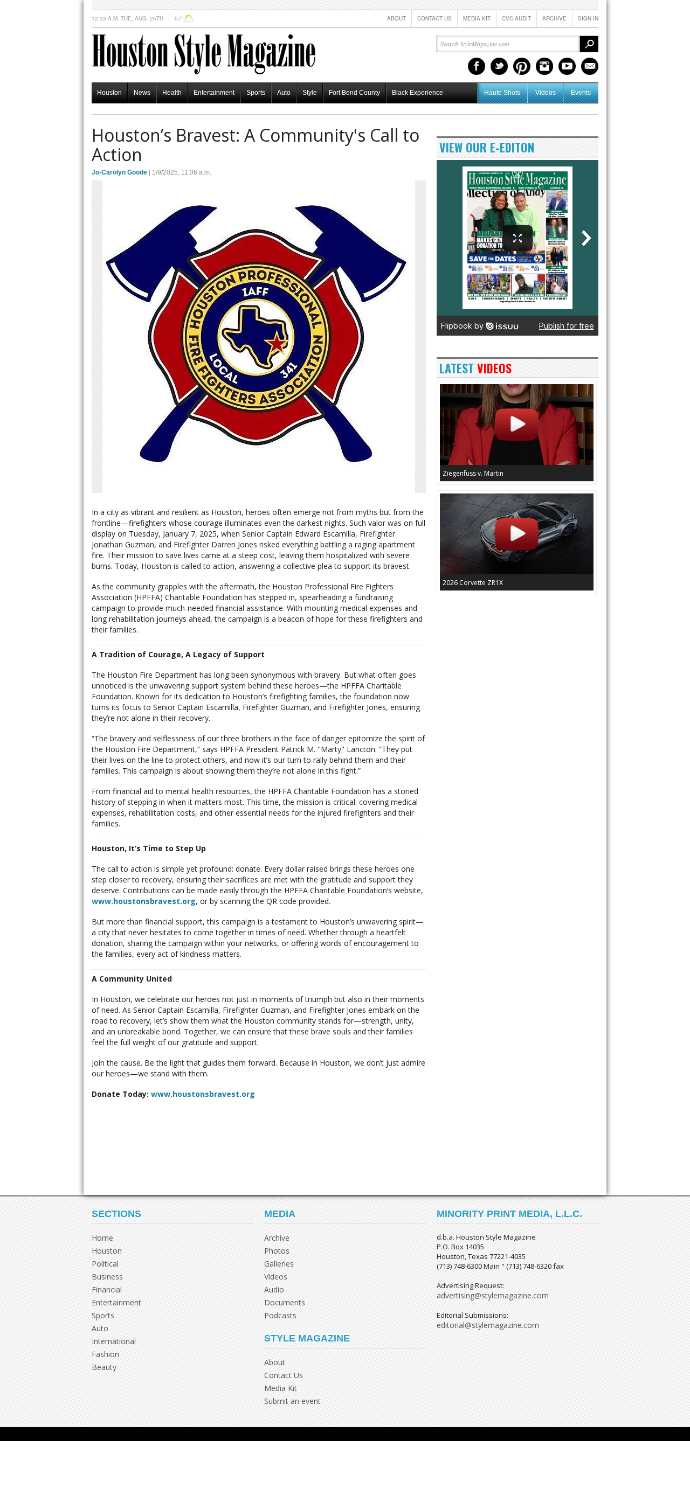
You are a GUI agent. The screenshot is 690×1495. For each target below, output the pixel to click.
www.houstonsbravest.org (144, 901)
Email (589, 66)
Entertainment (214, 92)
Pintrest (521, 66)
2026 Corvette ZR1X (473, 582)
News (142, 92)
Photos (276, 1251)
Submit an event (292, 1401)
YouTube (567, 66)
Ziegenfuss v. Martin (473, 473)
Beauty (104, 1367)
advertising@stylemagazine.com (493, 1295)
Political (105, 1263)
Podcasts (280, 1315)
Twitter (499, 66)
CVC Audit (516, 18)
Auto (284, 92)
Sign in (588, 18)
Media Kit (477, 18)
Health (172, 92)
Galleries (279, 1263)
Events (581, 92)
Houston (109, 92)
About (396, 18)
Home (102, 1238)
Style (309, 92)
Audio (274, 1289)
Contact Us (434, 18)
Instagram (544, 66)
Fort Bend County (354, 92)
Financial (107, 1289)
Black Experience (417, 92)
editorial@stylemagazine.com (488, 1325)
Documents (284, 1302)
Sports (255, 92)
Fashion (105, 1354)
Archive (554, 18)
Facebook (476, 66)
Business (107, 1276)
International (114, 1341)
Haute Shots (502, 92)
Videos (545, 92)
